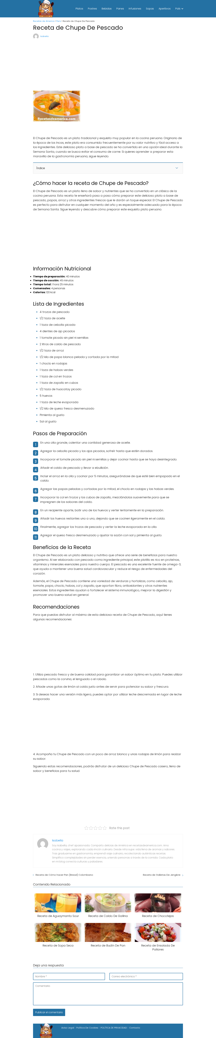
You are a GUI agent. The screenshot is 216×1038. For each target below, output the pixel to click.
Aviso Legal (67, 1027)
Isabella (44, 36)
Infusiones (135, 8)
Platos (79, 8)
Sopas (150, 8)
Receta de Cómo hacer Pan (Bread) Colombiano (64, 874)
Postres (92, 8)
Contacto (134, 1027)
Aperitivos (165, 8)
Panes (120, 8)
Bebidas (107, 8)
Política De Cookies (87, 1027)
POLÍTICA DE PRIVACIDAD (114, 1027)
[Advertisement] (108, 63)
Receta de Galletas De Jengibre (161, 874)
